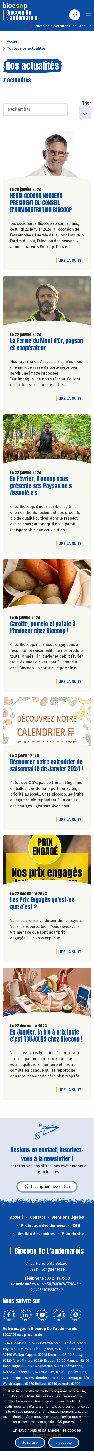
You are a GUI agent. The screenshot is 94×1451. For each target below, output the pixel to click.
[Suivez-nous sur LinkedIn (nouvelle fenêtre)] (26, 1315)
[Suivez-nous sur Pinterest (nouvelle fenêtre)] (75, 1315)
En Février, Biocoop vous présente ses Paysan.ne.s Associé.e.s (41, 485)
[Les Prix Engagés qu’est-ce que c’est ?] (47, 861)
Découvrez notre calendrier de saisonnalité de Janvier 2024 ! (46, 765)
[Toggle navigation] (88, 17)
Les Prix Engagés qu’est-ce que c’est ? (42, 904)
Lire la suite (71, 260)
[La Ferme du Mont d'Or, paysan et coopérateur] (47, 302)
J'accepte (64, 1442)
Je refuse (30, 1442)
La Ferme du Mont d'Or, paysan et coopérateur (46, 344)
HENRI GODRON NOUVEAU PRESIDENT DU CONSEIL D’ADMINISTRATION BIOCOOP (41, 202)
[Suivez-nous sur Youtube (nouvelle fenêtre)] (42, 1315)
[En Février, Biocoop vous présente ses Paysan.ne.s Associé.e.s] (47, 440)
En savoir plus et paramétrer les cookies (47, 1430)
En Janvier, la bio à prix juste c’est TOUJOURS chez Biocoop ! (46, 1036)
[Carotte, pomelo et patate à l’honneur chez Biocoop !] (47, 585)
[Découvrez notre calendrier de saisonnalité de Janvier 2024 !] (47, 723)
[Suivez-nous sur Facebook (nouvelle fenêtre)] (9, 1315)
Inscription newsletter (50, 1186)
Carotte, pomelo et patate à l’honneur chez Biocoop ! (42, 627)
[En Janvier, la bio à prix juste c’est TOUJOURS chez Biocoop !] (47, 993)
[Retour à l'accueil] (15, 6)
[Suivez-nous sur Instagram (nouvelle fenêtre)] (59, 1315)
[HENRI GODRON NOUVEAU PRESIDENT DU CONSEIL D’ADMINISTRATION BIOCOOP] (47, 157)
